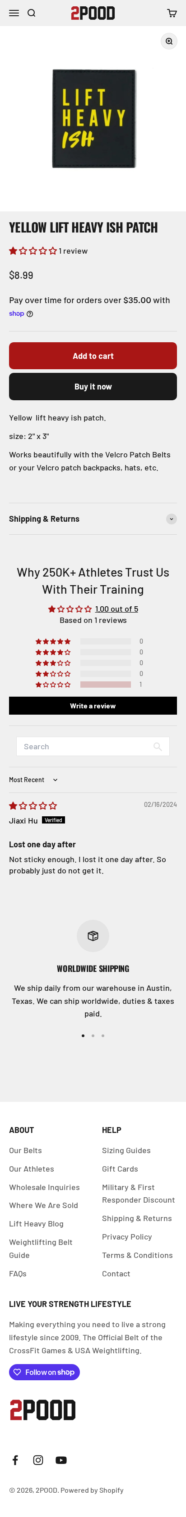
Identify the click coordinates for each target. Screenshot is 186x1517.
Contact (116, 1273)
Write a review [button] (93, 705)
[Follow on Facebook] (15, 1460)
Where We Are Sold (43, 1205)
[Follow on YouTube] (61, 1460)
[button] (34, 250)
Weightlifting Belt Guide (41, 1248)
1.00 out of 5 (116, 608)
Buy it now (93, 386)
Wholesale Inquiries (44, 1187)
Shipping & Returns (137, 1218)
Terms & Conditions (137, 1255)
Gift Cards (120, 1168)
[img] (33, 805)
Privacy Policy (127, 1236)
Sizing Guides (126, 1150)
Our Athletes (31, 1168)
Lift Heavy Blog (36, 1223)
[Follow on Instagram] (38, 1460)
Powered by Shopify (92, 1490)
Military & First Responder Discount (138, 1193)
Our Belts (25, 1150)
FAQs (18, 1273)
